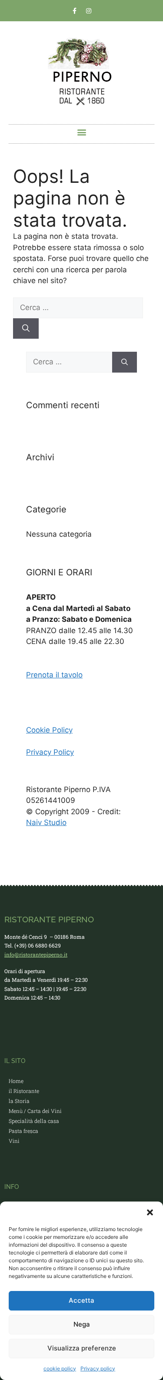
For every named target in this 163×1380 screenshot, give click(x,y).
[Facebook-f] (74, 11)
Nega (81, 1324)
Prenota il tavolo (54, 674)
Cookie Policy (49, 730)
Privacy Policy (50, 752)
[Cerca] (26, 328)
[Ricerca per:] (78, 307)
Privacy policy (97, 1368)
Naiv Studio (46, 822)
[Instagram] (89, 11)
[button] (150, 1212)
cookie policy (59, 1368)
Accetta (81, 1300)
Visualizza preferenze (81, 1348)
